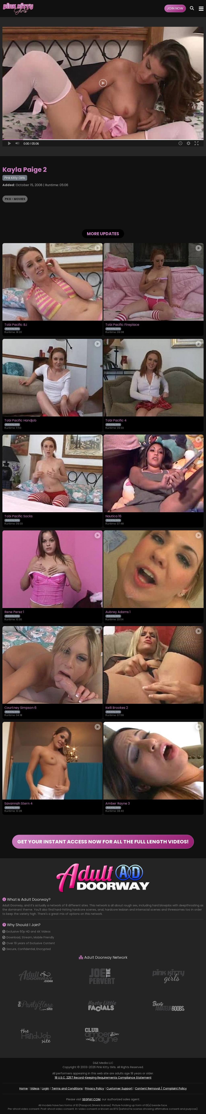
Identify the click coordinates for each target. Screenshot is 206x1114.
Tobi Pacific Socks (18, 516)
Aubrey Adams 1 (118, 612)
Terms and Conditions (67, 1088)
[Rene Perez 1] (52, 569)
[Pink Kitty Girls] (18, 8)
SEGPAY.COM (91, 1099)
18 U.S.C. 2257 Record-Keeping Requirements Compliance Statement (103, 1078)
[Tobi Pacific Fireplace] (153, 282)
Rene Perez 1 (14, 612)
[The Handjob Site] (35, 1036)
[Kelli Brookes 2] (153, 665)
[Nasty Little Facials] (102, 1006)
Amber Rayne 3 (117, 804)
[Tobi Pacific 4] (153, 377)
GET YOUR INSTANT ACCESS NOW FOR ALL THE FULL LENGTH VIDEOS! (103, 841)
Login (45, 1088)
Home (23, 1088)
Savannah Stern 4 (18, 804)
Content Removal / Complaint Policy (161, 1088)
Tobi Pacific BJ (15, 325)
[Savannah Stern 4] (52, 761)
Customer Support (119, 1088)
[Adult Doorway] (35, 976)
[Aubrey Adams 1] (153, 569)
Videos (34, 1088)
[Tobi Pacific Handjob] (52, 377)
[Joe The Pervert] (102, 976)
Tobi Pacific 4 (116, 420)
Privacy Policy (94, 1088)
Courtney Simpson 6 (20, 708)
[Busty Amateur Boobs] (168, 1006)
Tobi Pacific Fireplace (122, 325)
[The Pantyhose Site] (35, 1006)
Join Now (175, 8)
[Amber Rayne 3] (153, 761)
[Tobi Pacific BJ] (52, 282)
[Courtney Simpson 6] (52, 665)
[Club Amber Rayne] (102, 1036)
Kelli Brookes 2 (116, 708)
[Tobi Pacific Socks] (52, 473)
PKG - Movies (15, 199)
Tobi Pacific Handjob (20, 420)
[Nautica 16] (153, 473)
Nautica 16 (113, 516)
